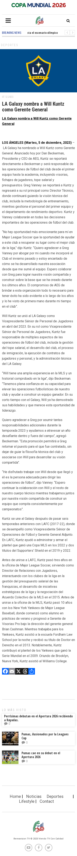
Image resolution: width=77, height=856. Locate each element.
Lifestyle (26, 801)
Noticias (33, 796)
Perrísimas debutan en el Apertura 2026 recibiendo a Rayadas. (38, 718)
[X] (18, 672)
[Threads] (25, 672)
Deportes (9, 45)
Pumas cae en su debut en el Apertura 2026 (41, 755)
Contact (47, 801)
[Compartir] (31, 672)
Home (15, 796)
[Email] (12, 672)
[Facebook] (5, 672)
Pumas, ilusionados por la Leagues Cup (45, 736)
